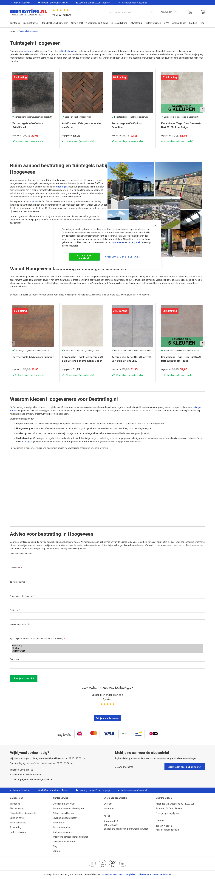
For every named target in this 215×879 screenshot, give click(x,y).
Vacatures (109, 808)
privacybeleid (134, 242)
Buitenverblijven (18, 832)
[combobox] (131, 12)
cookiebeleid (118, 242)
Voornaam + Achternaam (21, 554)
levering (26, 441)
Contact (56, 851)
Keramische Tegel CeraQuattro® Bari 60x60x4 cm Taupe (181, 359)
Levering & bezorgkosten (65, 818)
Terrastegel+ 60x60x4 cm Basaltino (127, 125)
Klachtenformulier (62, 827)
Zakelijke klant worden (64, 841)
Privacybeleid (129, 874)
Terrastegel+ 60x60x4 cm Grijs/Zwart (27, 125)
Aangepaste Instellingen (122, 256)
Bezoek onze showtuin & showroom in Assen (126, 829)
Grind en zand (17, 818)
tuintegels (29, 51)
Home (13, 31)
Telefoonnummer (17, 582)
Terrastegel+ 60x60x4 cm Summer (33, 357)
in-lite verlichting (18, 822)
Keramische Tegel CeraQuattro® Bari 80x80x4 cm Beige (181, 125)
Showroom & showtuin (64, 803)
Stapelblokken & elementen (23, 813)
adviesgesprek (41, 779)
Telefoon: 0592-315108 (21, 769)
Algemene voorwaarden (112, 874)
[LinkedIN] (122, 863)
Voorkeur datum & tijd (19, 624)
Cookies (140, 874)
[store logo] (28, 12)
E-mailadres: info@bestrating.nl (25, 774)
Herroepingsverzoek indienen (158, 874)
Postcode (14, 610)
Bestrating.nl (67, 51)
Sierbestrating (17, 808)
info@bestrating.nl (170, 829)
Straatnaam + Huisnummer (22, 596)
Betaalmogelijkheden (63, 813)
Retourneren (59, 822)
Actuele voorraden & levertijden (68, 808)
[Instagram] (102, 863)
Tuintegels (15, 803)
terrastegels (61, 186)
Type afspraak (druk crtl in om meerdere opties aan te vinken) (36, 639)
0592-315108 (166, 826)
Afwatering (15, 827)
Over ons (108, 803)
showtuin (33, 201)
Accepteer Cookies (84, 256)
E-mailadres (15, 568)
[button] (169, 12)
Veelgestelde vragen (63, 832)
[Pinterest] (112, 863)
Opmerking (14, 659)
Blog (55, 846)
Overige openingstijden (167, 813)
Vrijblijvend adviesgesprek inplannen (70, 837)
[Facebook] (92, 863)
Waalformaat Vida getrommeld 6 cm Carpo (81, 125)
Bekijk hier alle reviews (107, 718)
